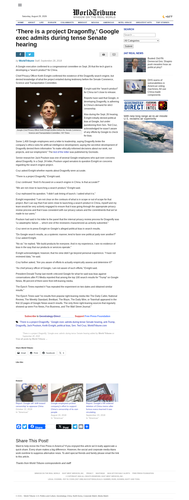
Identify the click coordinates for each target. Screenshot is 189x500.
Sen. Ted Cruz (78, 325)
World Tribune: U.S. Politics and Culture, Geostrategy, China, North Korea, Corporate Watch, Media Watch (65, 496)
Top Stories (162, 23)
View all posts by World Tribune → (32, 339)
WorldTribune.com (97, 325)
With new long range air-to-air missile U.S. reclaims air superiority (145, 117)
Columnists (67, 23)
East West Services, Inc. (73, 473)
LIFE (41, 23)
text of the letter (61, 152)
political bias (63, 325)
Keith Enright (49, 325)
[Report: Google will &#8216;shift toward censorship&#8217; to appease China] (32, 392)
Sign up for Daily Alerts (118, 473)
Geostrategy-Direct (49, 316)
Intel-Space (125, 23)
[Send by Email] (114, 54)
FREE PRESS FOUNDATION (143, 473)
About (31, 23)
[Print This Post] (103, 54)
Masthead (100, 473)
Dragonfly (21, 325)
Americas (108, 23)
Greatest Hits (144, 23)
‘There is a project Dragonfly (34, 322)
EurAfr (52, 23)
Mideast (82, 23)
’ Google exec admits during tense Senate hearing (76, 322)
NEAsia (95, 23)
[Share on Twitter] (30, 54)
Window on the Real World (47, 473)
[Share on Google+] (40, 54)
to (38, 316)
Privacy (89, 473)
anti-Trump (109, 322)
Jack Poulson (34, 325)
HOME (21, 23)
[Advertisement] (148, 183)
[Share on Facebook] (20, 54)
